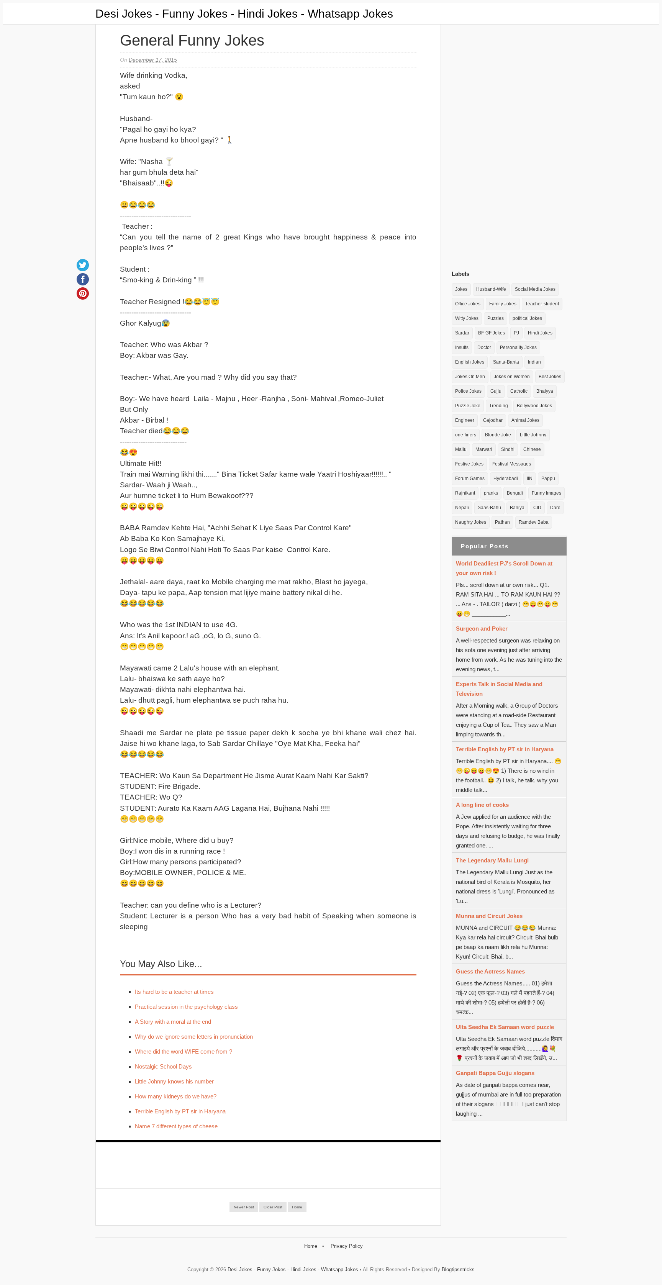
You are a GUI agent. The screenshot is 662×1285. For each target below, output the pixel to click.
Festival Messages (511, 464)
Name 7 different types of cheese (176, 1126)
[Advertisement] (509, 145)
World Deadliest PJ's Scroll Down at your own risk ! (504, 568)
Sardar (462, 333)
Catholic (519, 391)
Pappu (548, 478)
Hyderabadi (505, 478)
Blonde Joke (498, 435)
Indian (534, 362)
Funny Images (546, 493)
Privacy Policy (347, 1246)
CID (537, 507)
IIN (530, 478)
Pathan (502, 522)
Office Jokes (467, 303)
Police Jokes (468, 391)
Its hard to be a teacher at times (174, 991)
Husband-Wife (491, 289)
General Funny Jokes (192, 40)
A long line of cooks (482, 804)
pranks (491, 493)
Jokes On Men (470, 376)
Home (297, 1207)
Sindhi (508, 449)
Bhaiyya (544, 391)
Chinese (532, 449)
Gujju (495, 391)
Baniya (517, 507)
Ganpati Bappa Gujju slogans (495, 1073)
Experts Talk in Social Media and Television (499, 689)
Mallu (461, 449)
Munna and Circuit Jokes (489, 916)
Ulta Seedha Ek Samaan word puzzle (505, 1027)
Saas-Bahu (489, 507)
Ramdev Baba (534, 522)
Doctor (484, 347)
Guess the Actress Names (490, 971)
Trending (498, 405)
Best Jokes (550, 376)
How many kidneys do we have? (175, 1096)
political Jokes (527, 318)
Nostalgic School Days (163, 1066)
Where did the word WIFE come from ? (183, 1051)
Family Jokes (502, 303)
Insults (462, 347)
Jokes (461, 289)
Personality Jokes (518, 347)
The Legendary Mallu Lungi (492, 860)
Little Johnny (533, 435)
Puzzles (495, 318)
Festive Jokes (469, 464)
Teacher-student (542, 303)
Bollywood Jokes (534, 405)
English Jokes (469, 362)
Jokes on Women (512, 376)
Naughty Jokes (470, 522)
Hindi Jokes (540, 333)
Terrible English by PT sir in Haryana (180, 1111)
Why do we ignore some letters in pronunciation (194, 1036)
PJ (516, 333)
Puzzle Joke (467, 405)
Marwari (483, 449)
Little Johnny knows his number (174, 1081)
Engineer (464, 420)
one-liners (465, 435)
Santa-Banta (506, 362)
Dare (555, 507)
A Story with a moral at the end (173, 1021)
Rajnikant (465, 493)
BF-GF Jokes (491, 333)
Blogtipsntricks (458, 1269)
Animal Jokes (525, 420)
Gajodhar (493, 420)
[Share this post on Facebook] (83, 279)
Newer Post (244, 1207)
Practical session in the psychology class (186, 1006)
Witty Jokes (466, 318)
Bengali (515, 493)
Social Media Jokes (535, 289)
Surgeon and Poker (482, 628)
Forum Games (470, 478)
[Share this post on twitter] (83, 265)
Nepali (462, 507)
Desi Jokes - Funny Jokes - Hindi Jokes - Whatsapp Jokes (244, 13)
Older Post (273, 1207)
